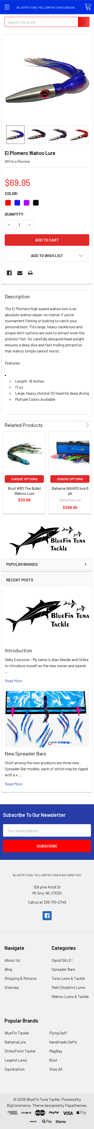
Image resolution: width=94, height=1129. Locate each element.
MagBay (55, 1051)
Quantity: (15, 214)
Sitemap (12, 987)
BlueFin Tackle (17, 1032)
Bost (53, 1060)
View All (55, 1069)
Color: (12, 193)
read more (13, 680)
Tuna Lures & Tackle (68, 978)
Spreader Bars (63, 969)
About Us (12, 960)
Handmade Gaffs (63, 1041)
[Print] (30, 272)
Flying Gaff (58, 1032)
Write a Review (17, 161)
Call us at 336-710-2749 (47, 902)
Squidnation (15, 1069)
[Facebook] (9, 272)
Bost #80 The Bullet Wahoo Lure (24, 491)
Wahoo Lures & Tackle (70, 996)
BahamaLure (15, 1041)
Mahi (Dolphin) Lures (68, 987)
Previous (80, 425)
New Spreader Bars (25, 753)
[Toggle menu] (7, 7)
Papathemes (75, 1105)
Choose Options (24, 479)
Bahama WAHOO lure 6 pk (70, 491)
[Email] (19, 272)
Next (86, 425)
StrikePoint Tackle (20, 1051)
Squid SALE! (62, 960)
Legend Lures (16, 1060)
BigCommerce (19, 1105)
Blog (8, 969)
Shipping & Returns (21, 978)
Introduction (18, 650)
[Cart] (87, 7)
